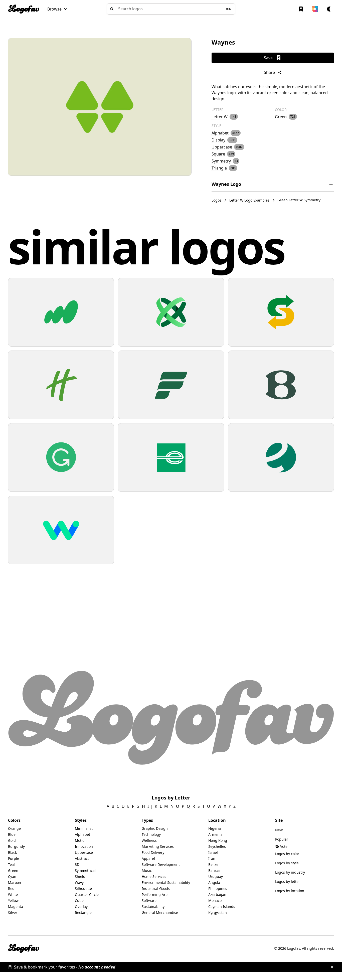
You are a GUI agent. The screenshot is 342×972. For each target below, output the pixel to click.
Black (12, 852)
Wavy (79, 882)
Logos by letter (287, 881)
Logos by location (289, 890)
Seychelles (217, 846)
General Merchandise (160, 912)
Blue (12, 834)
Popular (281, 839)
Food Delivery (153, 852)
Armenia (215, 834)
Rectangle (83, 912)
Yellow (13, 900)
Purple (13, 858)
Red (11, 888)
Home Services (154, 876)
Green (13, 870)
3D (77, 864)
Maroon (14, 882)
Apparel (148, 858)
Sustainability (153, 906)
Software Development (161, 864)
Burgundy (16, 846)
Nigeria (214, 828)
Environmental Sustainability (166, 882)
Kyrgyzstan (217, 912)
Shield (80, 876)
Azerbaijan (217, 894)
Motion (81, 840)
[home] (23, 9)
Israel (213, 852)
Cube (79, 900)
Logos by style (287, 863)
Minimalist (84, 828)
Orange (14, 828)
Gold (12, 840)
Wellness (149, 840)
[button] (57, 9)
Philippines (217, 888)
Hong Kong (217, 840)
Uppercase (84, 852)
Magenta (15, 906)
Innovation (84, 846)
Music (147, 870)
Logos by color (287, 853)
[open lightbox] (100, 107)
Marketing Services (158, 846)
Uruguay (215, 876)
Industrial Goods (156, 888)
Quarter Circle (87, 894)
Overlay (81, 906)
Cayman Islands (221, 906)
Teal (11, 864)
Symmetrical (85, 870)
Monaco (215, 900)
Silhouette (83, 888)
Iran (211, 858)
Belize (213, 864)
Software (149, 900)
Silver (12, 912)
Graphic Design (155, 828)
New (279, 830)
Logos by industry (290, 872)
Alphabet (82, 834)
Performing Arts (155, 894)
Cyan (12, 876)
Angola (214, 882)
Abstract (82, 858)
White (13, 894)
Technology (151, 834)
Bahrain (215, 870)
